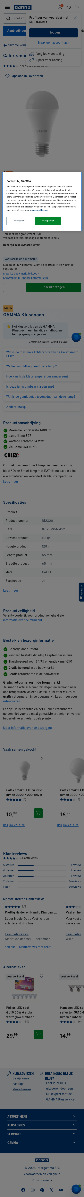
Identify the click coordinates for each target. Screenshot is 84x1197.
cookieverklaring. (39, 210)
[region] (42, 201)
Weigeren (19, 221)
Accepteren (48, 221)
